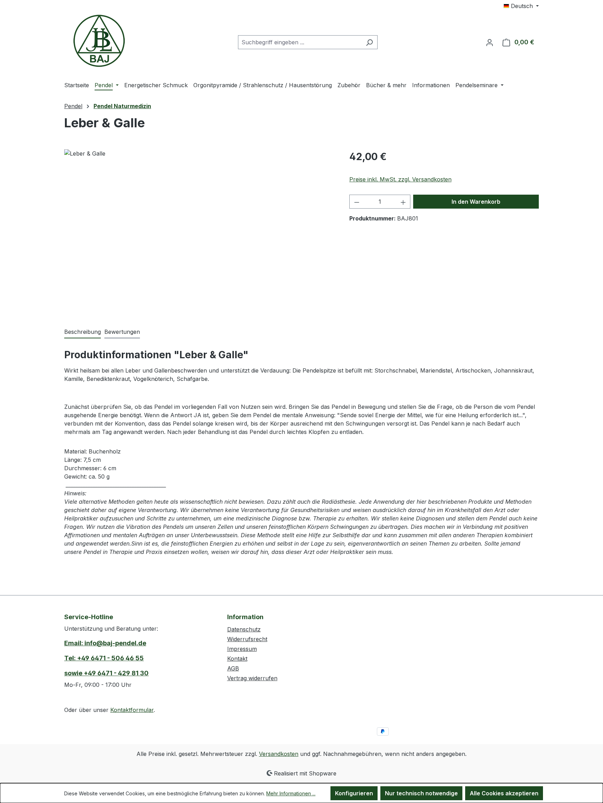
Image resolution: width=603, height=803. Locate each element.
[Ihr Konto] (489, 42)
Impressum (242, 648)
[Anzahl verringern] (356, 202)
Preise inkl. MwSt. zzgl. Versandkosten (400, 179)
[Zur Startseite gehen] (99, 41)
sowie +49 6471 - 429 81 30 (106, 673)
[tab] (82, 332)
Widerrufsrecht (247, 639)
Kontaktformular (132, 709)
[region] (199, 224)
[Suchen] (369, 42)
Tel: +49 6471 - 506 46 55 (104, 658)
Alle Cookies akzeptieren (504, 793)
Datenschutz (244, 629)
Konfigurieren (354, 793)
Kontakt (237, 658)
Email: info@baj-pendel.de (105, 643)
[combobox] (300, 42)
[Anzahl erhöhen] (403, 202)
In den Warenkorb (476, 201)
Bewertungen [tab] (122, 331)
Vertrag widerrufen (252, 678)
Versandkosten (278, 753)
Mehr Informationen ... (290, 793)
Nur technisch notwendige (421, 793)
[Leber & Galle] (199, 224)
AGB (233, 668)
